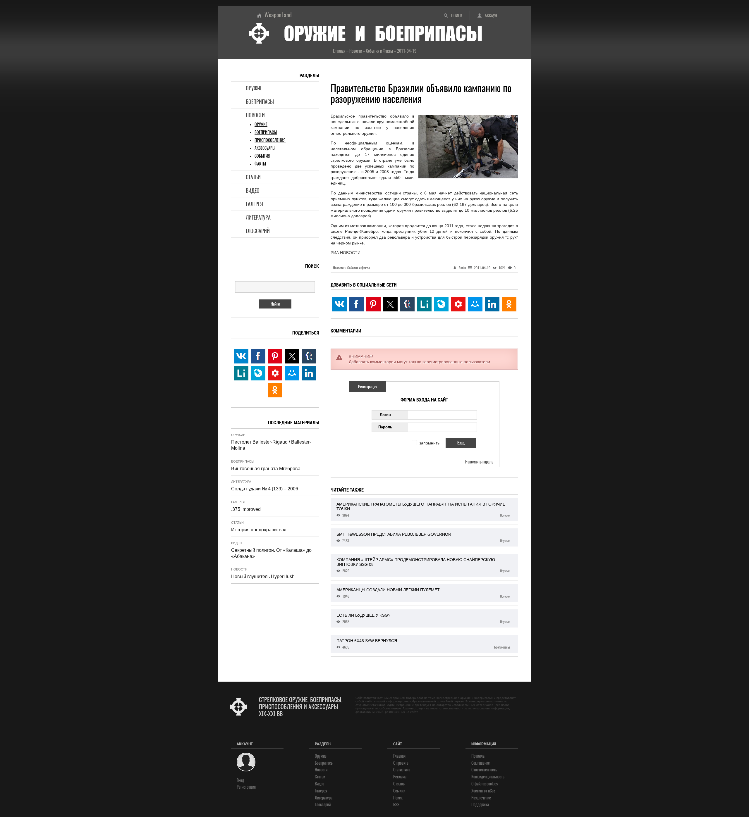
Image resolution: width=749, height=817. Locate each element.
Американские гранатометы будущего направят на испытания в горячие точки (423, 510)
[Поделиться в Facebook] (356, 304)
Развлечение (481, 798)
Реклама (399, 777)
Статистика (401, 770)
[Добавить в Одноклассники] (509, 304)
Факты (260, 164)
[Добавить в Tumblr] (407, 304)
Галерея (254, 204)
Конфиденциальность (487, 777)
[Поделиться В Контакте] (339, 304)
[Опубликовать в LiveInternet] (424, 304)
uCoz (491, 791)
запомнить (429, 443)
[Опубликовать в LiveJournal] (441, 304)
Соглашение (480, 763)
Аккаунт (492, 15)
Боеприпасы (260, 101)
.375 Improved (246, 509)
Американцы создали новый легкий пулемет (423, 593)
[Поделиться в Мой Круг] (458, 304)
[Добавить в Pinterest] (373, 304)
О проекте (400, 763)
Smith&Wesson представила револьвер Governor (423, 537)
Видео (253, 190)
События (262, 156)
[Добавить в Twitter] (390, 304)
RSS (396, 804)
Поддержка (480, 804)
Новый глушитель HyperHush (263, 576)
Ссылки (399, 791)
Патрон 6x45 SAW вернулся (423, 643)
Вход (240, 780)
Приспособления (270, 140)
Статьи (253, 177)
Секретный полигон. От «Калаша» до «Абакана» (271, 553)
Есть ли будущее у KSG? (423, 618)
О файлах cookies (484, 784)
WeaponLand (278, 15)
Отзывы (399, 784)
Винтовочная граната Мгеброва (265, 468)
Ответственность (484, 770)
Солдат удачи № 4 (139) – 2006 (264, 488)
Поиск (456, 15)
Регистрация (367, 386)
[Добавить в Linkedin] (492, 304)
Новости (255, 115)
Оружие (254, 88)
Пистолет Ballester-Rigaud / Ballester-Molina (271, 445)
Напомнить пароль (479, 462)
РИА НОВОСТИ (345, 252)
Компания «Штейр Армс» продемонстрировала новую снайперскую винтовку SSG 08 (423, 565)
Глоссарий (258, 231)
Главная (399, 756)
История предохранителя (258, 529)
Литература (258, 217)
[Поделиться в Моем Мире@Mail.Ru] (475, 304)
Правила (478, 756)
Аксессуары (265, 148)
